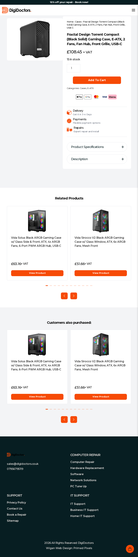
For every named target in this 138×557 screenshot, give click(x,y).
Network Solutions (83, 480)
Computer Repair (82, 462)
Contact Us (14, 508)
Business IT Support (84, 510)
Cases (78, 21)
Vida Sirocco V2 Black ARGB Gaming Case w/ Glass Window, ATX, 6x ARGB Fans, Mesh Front (100, 241)
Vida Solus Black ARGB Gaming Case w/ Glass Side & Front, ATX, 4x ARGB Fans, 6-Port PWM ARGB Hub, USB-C (36, 241)
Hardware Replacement (87, 468)
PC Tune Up (78, 486)
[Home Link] (16, 10)
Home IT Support (82, 516)
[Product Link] (37, 221)
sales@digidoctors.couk (22, 463)
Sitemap (13, 520)
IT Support (77, 503)
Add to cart (97, 80)
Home (70, 21)
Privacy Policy (16, 502)
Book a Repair (16, 514)
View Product (37, 273)
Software (77, 474)
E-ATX (90, 88)
